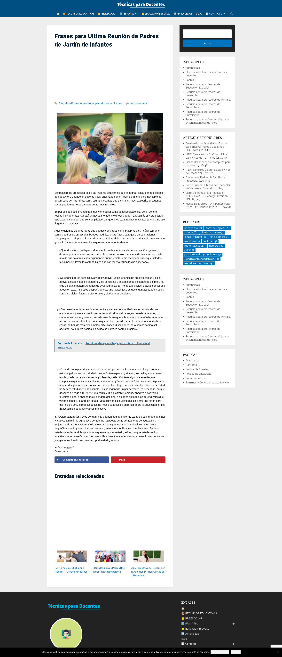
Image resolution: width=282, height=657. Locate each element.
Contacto (191, 364)
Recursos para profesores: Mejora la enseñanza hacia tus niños (207, 121)
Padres (118, 103)
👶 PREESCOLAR (106, 13)
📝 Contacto (214, 13)
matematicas (194, 245)
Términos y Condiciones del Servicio (207, 382)
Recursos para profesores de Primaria (208, 99)
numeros (216, 245)
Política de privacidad (198, 373)
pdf (189, 250)
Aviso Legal (193, 360)
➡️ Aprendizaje (183, 13)
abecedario (193, 228)
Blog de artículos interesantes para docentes (86, 103)
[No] (278, 652)
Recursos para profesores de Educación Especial (203, 86)
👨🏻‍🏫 (66, 634)
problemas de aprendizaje (202, 254)
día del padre (219, 236)
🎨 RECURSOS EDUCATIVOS (78, 13)
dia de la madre (212, 232)
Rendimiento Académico (201, 258)
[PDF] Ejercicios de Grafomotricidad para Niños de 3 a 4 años (207, 156)
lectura (210, 241)
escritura (192, 241)
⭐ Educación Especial (155, 13)
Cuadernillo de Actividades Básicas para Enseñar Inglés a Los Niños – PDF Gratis (207, 147)
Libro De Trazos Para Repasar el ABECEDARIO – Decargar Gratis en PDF (207, 196)
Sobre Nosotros (195, 378)
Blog (199, 13)
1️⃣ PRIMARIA (126, 13)
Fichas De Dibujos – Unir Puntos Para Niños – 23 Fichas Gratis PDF (208, 205)
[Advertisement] (110, 73)
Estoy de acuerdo (220, 652)
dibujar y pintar (195, 236)
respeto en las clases (198, 263)
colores (190, 232)
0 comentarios (139, 103)
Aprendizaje (193, 67)
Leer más (235, 652)
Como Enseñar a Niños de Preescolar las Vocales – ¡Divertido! (208, 187)
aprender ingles (217, 228)
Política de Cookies (197, 369)
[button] (231, 13)
